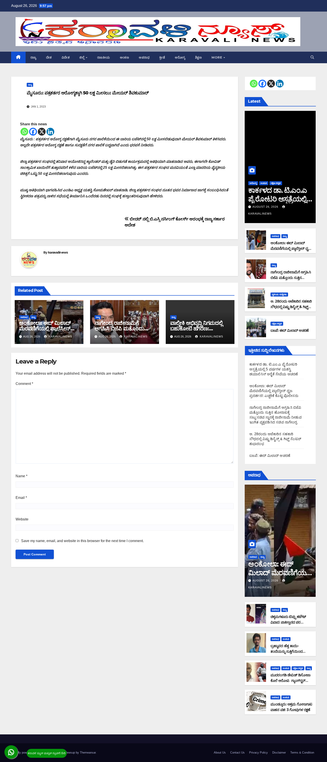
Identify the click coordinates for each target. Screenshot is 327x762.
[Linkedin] (50, 132)
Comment (24, 384)
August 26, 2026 (265, 206)
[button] (312, 57)
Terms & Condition (302, 752)
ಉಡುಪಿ (263, 183)
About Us (220, 752)
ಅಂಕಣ (124, 57)
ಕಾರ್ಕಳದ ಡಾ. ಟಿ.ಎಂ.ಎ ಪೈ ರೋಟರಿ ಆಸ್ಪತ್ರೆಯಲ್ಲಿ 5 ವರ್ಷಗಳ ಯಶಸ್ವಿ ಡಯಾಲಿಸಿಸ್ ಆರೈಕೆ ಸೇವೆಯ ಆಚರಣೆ (273, 369)
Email (21, 498)
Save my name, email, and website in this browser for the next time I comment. (82, 541)
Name (21, 476)
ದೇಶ (49, 57)
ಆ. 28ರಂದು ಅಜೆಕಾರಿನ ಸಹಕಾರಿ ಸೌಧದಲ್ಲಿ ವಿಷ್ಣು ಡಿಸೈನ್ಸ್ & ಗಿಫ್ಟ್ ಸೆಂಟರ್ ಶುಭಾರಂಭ (291, 307)
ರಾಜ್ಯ (33, 57)
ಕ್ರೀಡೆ (162, 57)
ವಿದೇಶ (66, 57)
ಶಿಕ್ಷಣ (198, 57)
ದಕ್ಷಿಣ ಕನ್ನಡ (276, 183)
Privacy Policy (258, 752)
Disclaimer (279, 752)
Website (22, 519)
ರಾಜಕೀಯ (103, 57)
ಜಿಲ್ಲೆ (82, 57)
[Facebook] (33, 132)
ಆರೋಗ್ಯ (180, 57)
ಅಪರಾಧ (144, 57)
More (217, 57)
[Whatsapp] (24, 132)
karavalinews (58, 252)
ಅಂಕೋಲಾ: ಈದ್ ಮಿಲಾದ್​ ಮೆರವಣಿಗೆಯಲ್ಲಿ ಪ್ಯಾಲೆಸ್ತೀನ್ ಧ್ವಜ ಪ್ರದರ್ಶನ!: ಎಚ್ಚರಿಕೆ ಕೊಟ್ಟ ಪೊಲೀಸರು (273, 391)
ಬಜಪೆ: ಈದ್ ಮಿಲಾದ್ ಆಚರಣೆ (289, 330)
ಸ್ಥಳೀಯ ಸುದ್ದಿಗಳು (279, 294)
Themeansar (88, 752)
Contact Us (237, 752)
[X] (42, 132)
